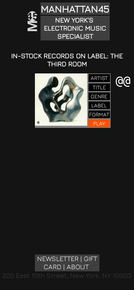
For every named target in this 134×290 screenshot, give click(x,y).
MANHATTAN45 (75, 9)
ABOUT (78, 267)
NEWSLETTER (58, 259)
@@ (123, 80)
